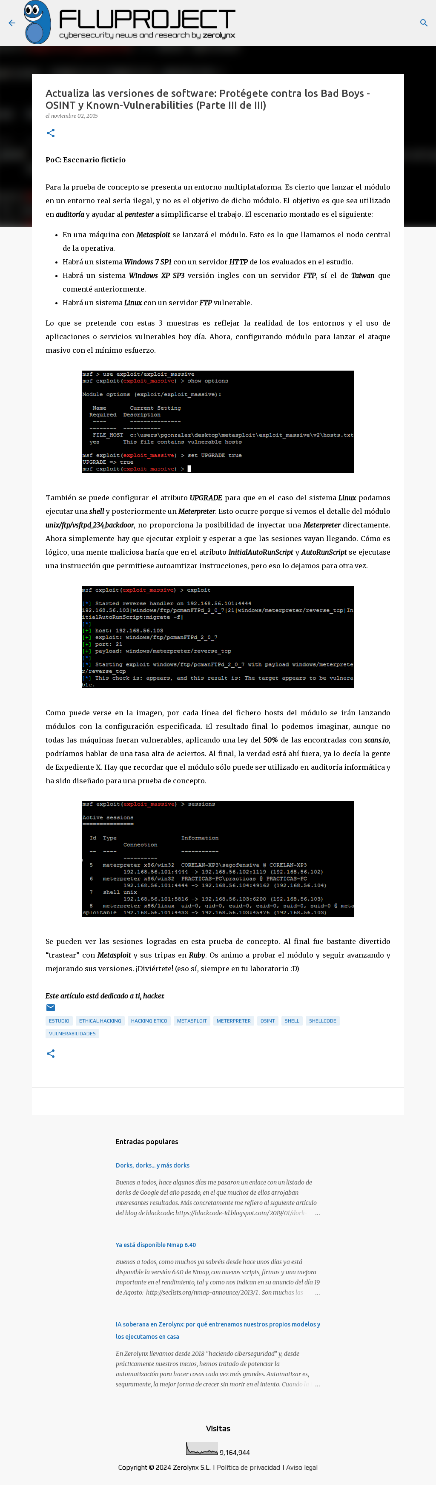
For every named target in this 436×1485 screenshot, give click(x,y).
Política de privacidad (248, 1467)
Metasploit (192, 1021)
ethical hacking (100, 1021)
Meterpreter (234, 1021)
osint (268, 1021)
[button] (51, 133)
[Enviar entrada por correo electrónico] (51, 1011)
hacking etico (149, 1021)
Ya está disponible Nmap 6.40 (156, 1244)
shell (292, 1021)
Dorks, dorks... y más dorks (152, 1165)
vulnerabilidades (72, 1034)
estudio (59, 1021)
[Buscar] (424, 23)
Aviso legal (302, 1467)
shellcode (322, 1021)
